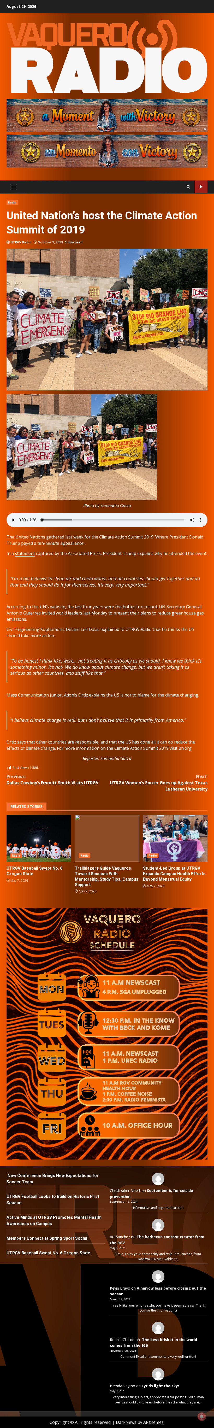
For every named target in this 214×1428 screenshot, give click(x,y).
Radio (12, 202)
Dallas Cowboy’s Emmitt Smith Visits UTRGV (52, 780)
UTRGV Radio (21, 242)
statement (25, 553)
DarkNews (126, 1422)
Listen (201, 186)
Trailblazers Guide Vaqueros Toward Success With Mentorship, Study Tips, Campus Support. (107, 838)
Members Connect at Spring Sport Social (47, 1238)
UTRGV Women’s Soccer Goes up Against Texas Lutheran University (158, 783)
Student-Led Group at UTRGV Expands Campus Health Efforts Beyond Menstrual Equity (175, 838)
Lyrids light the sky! (160, 1385)
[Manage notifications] (202, 1416)
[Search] (188, 187)
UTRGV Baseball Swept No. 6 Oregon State (39, 838)
